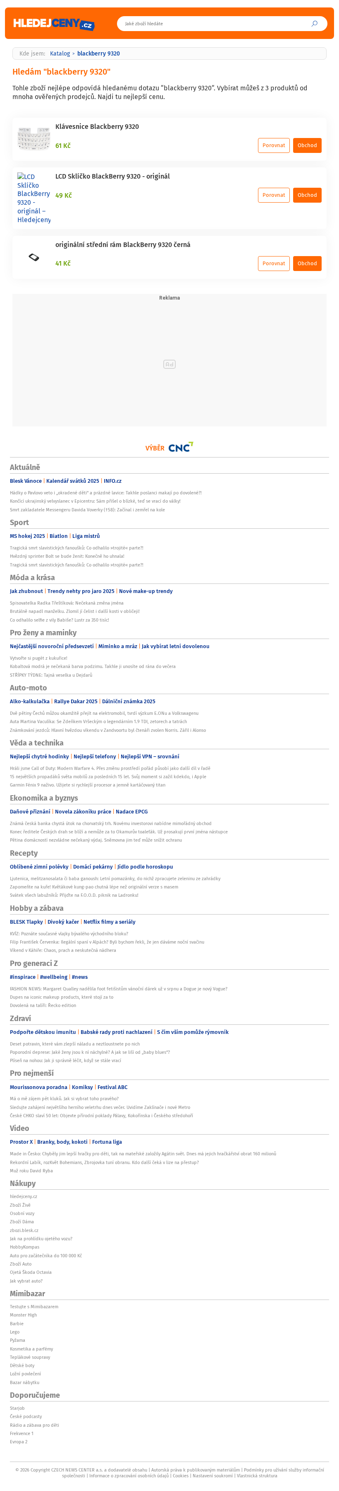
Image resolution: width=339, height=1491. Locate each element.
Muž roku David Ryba (31, 1170)
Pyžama (17, 1340)
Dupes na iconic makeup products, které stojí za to (61, 997)
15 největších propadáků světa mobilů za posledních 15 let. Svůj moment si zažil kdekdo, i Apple (108, 776)
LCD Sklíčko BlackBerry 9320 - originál (112, 176)
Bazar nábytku (24, 1382)
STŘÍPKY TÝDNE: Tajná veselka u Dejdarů (51, 675)
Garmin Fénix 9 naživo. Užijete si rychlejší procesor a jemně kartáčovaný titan (87, 785)
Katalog (60, 53)
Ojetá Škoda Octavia (31, 1272)
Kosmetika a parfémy (31, 1349)
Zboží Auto (20, 1264)
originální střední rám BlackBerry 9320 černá (123, 244)
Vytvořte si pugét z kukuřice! (38, 658)
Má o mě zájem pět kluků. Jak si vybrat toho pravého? (64, 1098)
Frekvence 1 (21, 1433)
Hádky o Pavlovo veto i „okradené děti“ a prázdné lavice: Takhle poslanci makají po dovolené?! (106, 492)
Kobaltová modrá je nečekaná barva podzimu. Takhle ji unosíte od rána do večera (93, 666)
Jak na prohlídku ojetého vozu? (41, 1238)
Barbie (17, 1323)
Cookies (181, 1475)
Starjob (17, 1408)
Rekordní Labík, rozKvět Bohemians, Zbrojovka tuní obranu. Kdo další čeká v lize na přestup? (104, 1162)
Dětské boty (22, 1365)
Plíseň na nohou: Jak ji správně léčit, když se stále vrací (65, 1060)
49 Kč (63, 195)
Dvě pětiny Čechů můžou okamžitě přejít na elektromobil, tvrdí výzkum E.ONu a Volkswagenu (104, 713)
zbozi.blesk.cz (24, 1230)
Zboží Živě (20, 1205)
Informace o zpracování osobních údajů (129, 1475)
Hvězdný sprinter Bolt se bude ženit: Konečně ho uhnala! (67, 556)
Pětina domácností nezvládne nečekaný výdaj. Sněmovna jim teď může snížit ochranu (96, 840)
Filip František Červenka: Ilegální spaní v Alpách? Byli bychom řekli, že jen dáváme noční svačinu (107, 942)
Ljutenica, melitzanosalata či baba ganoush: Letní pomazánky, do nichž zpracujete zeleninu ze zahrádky (115, 878)
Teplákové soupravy (30, 1357)
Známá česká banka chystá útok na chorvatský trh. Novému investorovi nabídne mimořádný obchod (111, 823)
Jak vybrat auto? (26, 1281)
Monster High (23, 1315)
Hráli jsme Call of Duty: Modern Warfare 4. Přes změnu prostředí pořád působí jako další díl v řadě (110, 768)
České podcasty (26, 1416)
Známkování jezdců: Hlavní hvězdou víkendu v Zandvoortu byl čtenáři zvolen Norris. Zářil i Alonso (108, 730)
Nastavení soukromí (213, 1475)
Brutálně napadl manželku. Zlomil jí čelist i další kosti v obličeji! (75, 611)
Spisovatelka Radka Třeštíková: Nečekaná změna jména (67, 603)
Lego (14, 1332)
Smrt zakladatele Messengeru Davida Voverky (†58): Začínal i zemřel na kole (87, 509)
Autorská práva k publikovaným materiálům (195, 1470)
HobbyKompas (24, 1247)
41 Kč (63, 263)
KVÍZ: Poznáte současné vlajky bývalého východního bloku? (69, 933)
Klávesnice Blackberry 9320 (97, 126)
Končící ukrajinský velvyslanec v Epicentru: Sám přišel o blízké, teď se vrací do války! (95, 501)
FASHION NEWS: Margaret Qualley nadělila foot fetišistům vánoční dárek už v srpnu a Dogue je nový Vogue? (118, 988)
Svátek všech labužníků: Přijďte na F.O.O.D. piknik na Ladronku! (74, 895)
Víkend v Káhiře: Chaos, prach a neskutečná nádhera (63, 950)
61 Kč (63, 145)
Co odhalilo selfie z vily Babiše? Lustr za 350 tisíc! (59, 620)
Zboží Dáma (22, 1221)
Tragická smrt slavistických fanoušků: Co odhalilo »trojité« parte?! (76, 548)
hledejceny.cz (23, 1196)
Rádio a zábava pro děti (34, 1425)
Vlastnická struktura (257, 1475)
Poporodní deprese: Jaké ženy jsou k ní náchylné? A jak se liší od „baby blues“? (90, 1052)
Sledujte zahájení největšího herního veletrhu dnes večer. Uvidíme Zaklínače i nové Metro (100, 1107)
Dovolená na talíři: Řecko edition (43, 1005)
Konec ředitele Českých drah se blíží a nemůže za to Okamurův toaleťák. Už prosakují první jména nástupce (119, 831)
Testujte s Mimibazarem (34, 1306)
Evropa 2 (18, 1441)
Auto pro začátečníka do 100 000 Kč (46, 1255)
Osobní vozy (22, 1213)
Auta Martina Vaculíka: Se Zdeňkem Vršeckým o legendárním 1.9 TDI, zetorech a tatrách (98, 721)
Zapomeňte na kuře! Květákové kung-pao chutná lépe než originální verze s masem (94, 886)
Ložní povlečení (25, 1373)
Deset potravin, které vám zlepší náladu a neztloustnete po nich (75, 1044)
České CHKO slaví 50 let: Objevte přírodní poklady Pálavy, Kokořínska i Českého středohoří (101, 1115)
